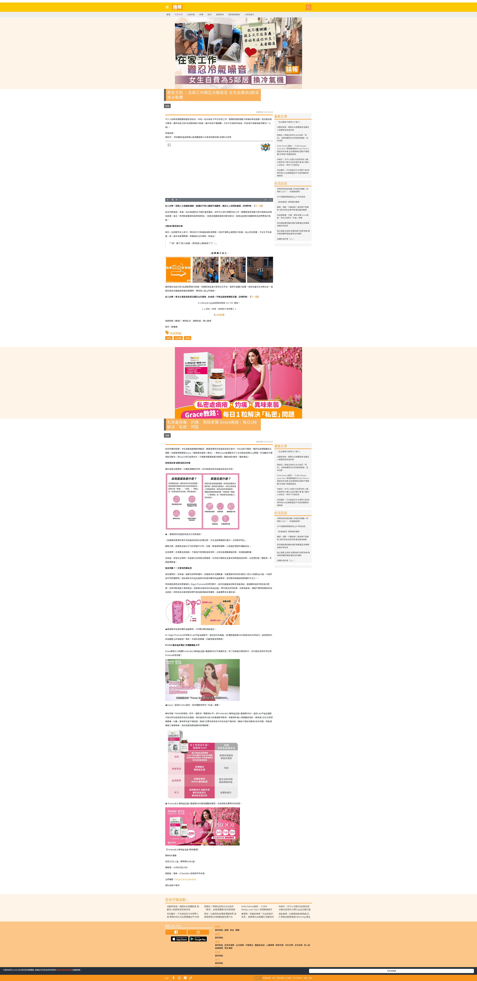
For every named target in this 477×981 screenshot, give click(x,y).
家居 (169, 338)
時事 (201, 14)
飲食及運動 (229, 944)
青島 (188, 338)
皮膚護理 (219, 947)
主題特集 (191, 14)
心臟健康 (270, 944)
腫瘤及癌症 (260, 944)
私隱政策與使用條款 (64, 970)
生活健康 (240, 944)
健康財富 (220, 14)
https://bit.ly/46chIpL (186, 879)
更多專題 (228, 947)
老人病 (307, 944)
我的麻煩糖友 (234, 14)
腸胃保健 (280, 944)
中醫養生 (249, 944)
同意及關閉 (391, 971)
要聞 (226, 929)
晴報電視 (179, 14)
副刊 (210, 14)
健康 (168, 14)
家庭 (167, 105)
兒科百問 (289, 944)
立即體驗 (219, 314)
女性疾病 (298, 944)
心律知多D (249, 14)
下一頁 (258, 206)
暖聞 (237, 929)
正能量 (178, 338)
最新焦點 (219, 929)
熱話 (232, 929)
